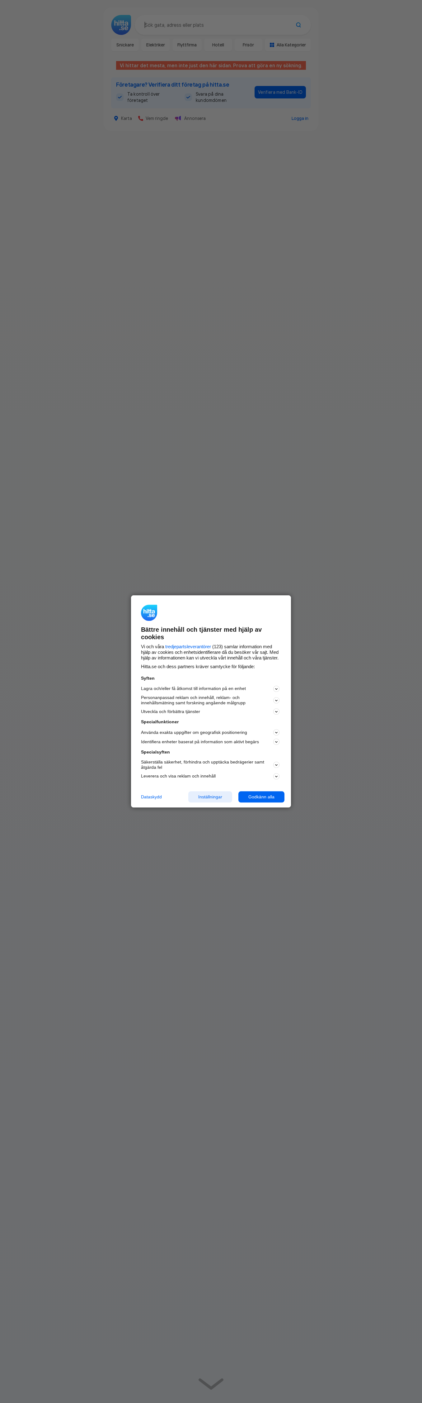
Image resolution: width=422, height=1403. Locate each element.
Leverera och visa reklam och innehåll (178, 775)
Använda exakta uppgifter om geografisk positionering (194, 732)
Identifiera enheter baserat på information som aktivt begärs (200, 741)
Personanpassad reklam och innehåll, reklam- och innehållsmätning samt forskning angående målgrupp (193, 700)
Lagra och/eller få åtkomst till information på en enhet (193, 688)
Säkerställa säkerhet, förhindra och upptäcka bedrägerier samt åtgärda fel (202, 764)
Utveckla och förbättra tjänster (170, 711)
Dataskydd (151, 796)
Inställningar (210, 796)
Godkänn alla (261, 796)
